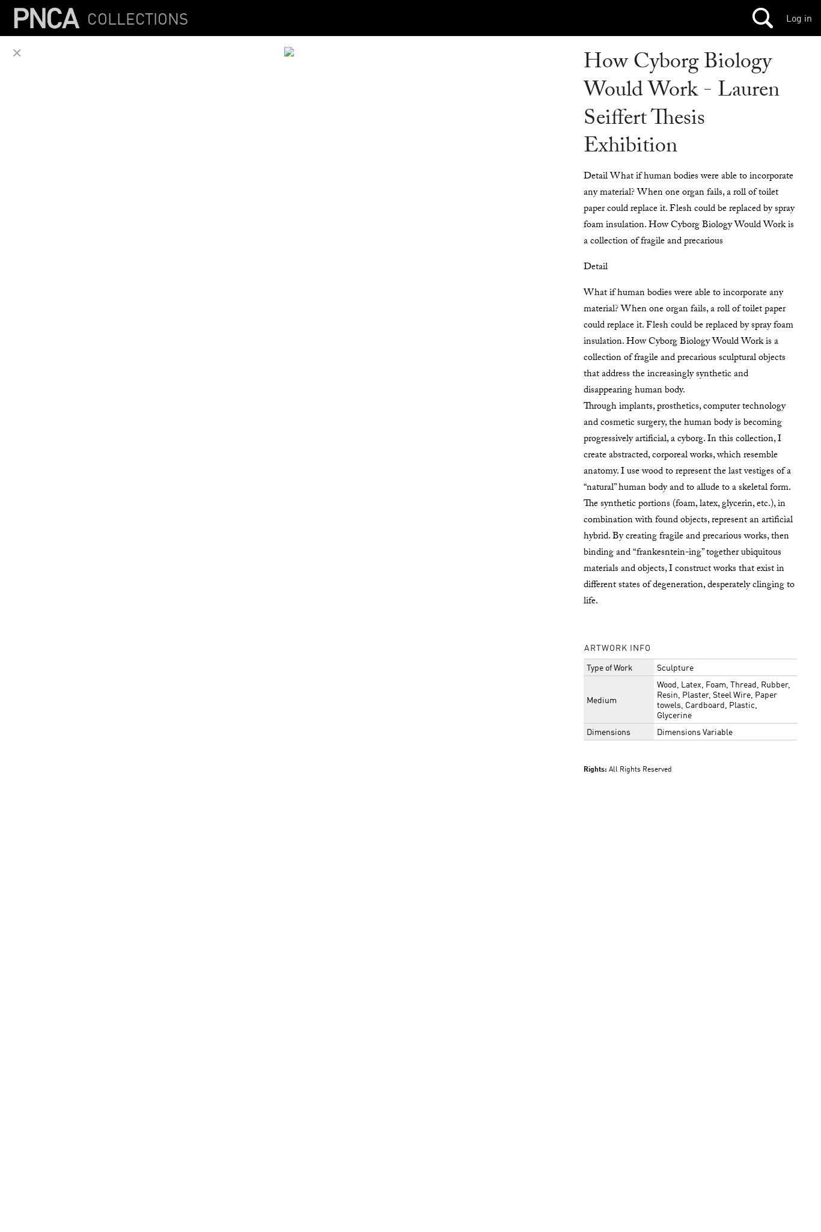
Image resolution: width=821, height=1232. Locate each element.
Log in (799, 18)
